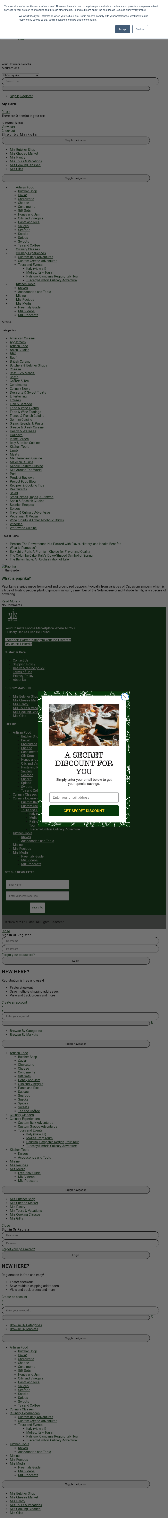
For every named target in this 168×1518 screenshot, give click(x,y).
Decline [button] (140, 29)
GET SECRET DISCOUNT (84, 811)
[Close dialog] (124, 696)
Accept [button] (122, 29)
